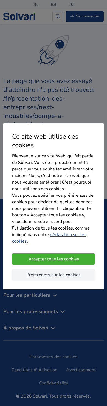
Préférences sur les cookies (53, 275)
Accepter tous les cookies (53, 259)
